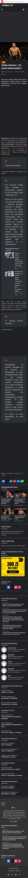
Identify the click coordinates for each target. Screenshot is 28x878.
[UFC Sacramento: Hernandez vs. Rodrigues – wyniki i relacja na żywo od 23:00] (7, 511)
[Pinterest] (14, 481)
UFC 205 (3, 475)
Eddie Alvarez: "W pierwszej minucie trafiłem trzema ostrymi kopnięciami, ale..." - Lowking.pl (12, 533)
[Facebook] (3, 481)
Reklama (18, 870)
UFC (3, 62)
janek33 (10, 661)
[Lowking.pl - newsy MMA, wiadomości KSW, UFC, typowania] (7, 5)
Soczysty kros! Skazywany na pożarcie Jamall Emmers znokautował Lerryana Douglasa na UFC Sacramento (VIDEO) (19, 281)
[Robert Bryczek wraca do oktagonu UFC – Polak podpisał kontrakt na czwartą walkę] (21, 511)
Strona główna (11, 870)
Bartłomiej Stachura (7, 71)
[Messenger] (17, 481)
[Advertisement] (14, 27)
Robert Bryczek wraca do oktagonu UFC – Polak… (20, 517)
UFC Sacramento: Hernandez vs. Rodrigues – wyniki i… (7, 517)
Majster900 (11, 654)
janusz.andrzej (12, 648)
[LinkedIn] (10, 481)
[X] (6, 481)
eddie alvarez (17, 473)
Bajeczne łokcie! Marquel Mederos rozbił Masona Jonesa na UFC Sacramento (19, 259)
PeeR (9, 675)
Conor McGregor (9, 473)
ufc (22, 473)
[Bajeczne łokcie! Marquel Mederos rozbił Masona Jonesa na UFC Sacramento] (9, 255)
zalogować (9, 545)
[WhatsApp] (21, 481)
